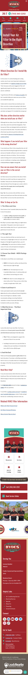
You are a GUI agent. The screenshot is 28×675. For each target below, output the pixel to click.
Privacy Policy (17, 659)
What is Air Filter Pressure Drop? (9, 405)
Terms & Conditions (7, 659)
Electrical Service (10, 599)
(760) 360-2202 (18, 13)
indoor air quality (20, 95)
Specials (8, 601)
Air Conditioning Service (13, 596)
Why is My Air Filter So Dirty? (8, 414)
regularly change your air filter (18, 83)
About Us (8, 604)
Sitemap (23, 659)
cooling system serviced (13, 391)
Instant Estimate (10, 608)
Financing (8, 606)
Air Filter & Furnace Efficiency (8, 410)
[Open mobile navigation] (26, 1)
